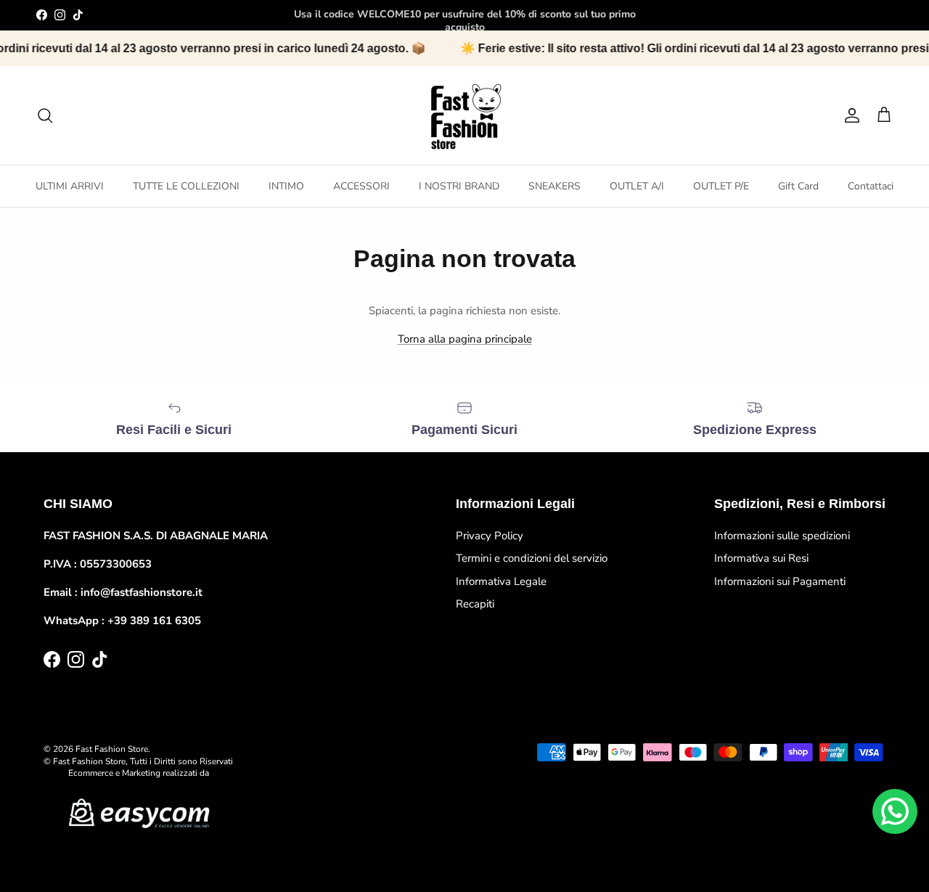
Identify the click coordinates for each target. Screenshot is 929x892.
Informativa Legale (501, 581)
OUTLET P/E (721, 186)
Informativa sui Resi (761, 558)
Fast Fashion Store (111, 749)
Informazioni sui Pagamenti (780, 581)
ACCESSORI (361, 186)
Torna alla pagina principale (465, 339)
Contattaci (870, 186)
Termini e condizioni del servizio (531, 558)
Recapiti (475, 604)
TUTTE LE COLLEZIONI (186, 186)
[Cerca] (45, 115)
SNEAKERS (554, 186)
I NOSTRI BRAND (459, 186)
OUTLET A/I (637, 186)
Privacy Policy (489, 535)
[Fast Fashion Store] (464, 115)
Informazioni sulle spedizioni (782, 535)
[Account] (849, 115)
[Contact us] (894, 811)
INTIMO (286, 186)
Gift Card (798, 186)
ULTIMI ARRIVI (70, 186)
